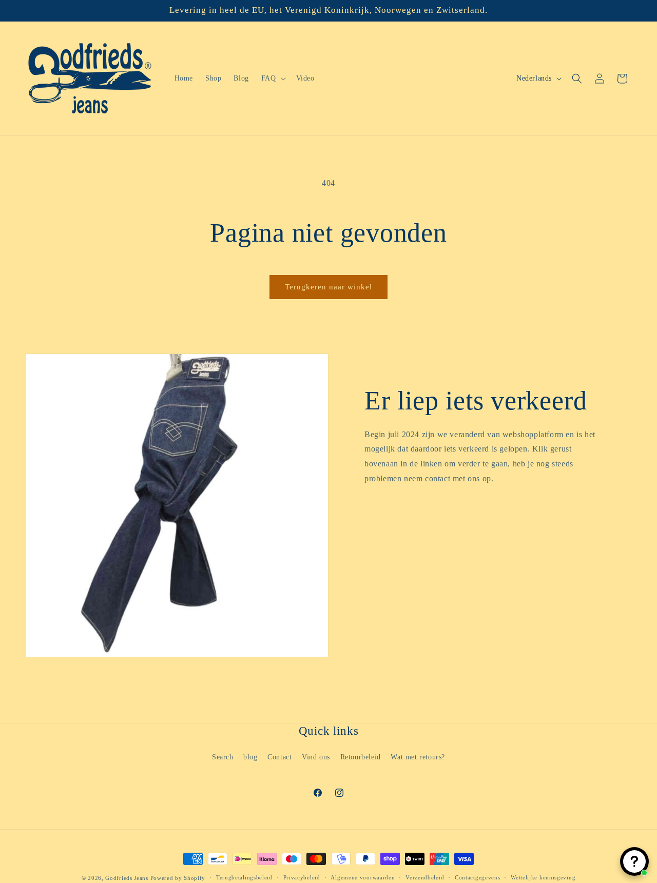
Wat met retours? (418, 757)
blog (250, 757)
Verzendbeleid (424, 877)
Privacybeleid (301, 877)
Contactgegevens (477, 877)
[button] (272, 78)
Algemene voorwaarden (363, 877)
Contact (279, 757)
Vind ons (316, 757)
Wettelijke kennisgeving (543, 877)
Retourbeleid (360, 757)
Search (223, 757)
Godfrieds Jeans (126, 878)
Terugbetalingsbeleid (244, 877)
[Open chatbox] (634, 861)
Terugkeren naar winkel (328, 287)
